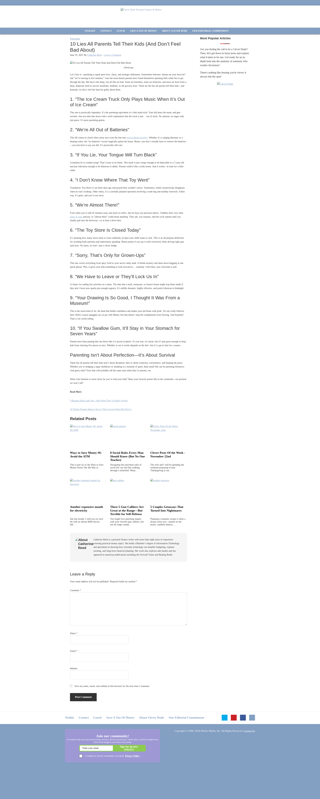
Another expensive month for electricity (86, 508)
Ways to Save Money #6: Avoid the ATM (86, 454)
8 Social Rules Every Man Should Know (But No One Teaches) (127, 456)
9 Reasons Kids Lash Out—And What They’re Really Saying (99, 400)
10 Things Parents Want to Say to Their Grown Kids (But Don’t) (101, 409)
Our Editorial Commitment (186, 717)
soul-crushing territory (137, 137)
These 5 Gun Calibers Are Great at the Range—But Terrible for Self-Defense (127, 510)
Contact (84, 717)
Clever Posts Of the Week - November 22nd (167, 454)
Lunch (97, 717)
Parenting (75, 38)
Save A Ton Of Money (120, 717)
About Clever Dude (151, 717)
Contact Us (249, 731)
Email (74, 651)
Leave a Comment (112, 55)
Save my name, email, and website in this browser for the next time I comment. (112, 686)
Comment (75, 590)
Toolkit (69, 717)
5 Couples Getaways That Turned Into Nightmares (166, 508)
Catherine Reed (94, 55)
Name (73, 633)
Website (73, 668)
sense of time (76, 217)
